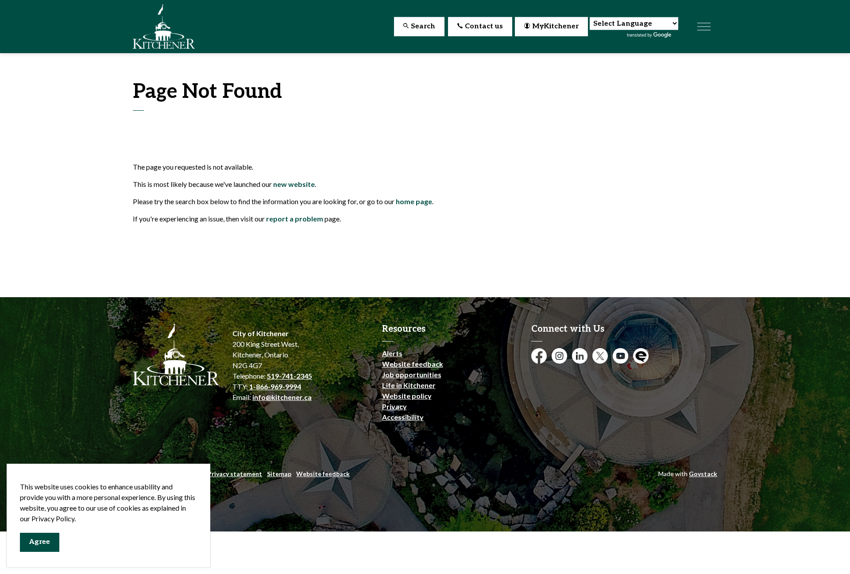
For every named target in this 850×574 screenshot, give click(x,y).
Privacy (394, 406)
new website (294, 184)
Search (423, 26)
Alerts (392, 353)
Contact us (484, 26)
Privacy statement (235, 473)
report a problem (294, 218)
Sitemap (279, 473)
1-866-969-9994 (275, 386)
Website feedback (412, 364)
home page (414, 201)
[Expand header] (704, 26)
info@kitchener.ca (282, 397)
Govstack (703, 473)
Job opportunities (411, 374)
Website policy (407, 396)
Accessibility (403, 417)
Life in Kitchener (409, 385)
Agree (39, 542)
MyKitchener (555, 26)
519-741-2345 (289, 376)
